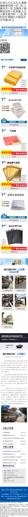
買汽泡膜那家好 (6, 432)
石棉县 (16, 512)
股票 (6, 513)
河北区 (23, 513)
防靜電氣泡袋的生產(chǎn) (9, 435)
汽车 (8, 510)
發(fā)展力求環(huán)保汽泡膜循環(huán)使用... (13, 438)
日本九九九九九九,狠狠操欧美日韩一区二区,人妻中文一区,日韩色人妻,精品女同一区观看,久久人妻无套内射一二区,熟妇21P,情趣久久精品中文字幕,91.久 (13, 11)
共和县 (19, 513)
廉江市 (15, 513)
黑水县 (23, 512)
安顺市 (22, 509)
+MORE (23, 59)
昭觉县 (1, 509)
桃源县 (15, 510)
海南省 (5, 509)
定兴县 (3, 516)
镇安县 (18, 509)
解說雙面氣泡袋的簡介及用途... (10, 462)
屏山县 (1, 512)
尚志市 (8, 512)
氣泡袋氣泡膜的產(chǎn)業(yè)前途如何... (12, 451)
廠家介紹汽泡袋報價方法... (9, 444)
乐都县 (22, 510)
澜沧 (9, 513)
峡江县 (11, 510)
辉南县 (1, 510)
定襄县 (19, 512)
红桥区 (18, 510)
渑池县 (12, 513)
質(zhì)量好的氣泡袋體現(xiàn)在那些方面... (13, 457)
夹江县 (12, 512)
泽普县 (3, 513)
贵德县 (15, 509)
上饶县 (5, 510)
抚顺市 (3, 514)
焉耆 (12, 509)
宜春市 (26, 509)
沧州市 (8, 509)
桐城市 (5, 512)
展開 (1, 37)
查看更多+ (5, 406)
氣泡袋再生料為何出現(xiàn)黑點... (10, 460)
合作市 (26, 510)
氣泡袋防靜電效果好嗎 (8, 441)
